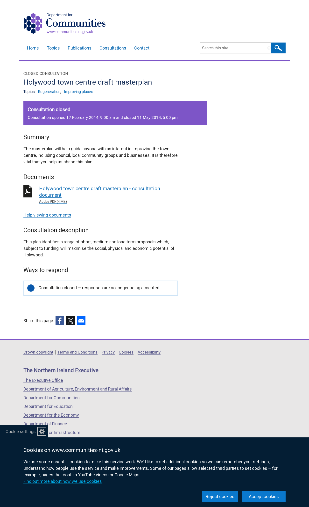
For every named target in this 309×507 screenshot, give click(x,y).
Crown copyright (38, 352)
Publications (79, 48)
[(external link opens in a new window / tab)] (60, 320)
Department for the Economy (51, 415)
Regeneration (49, 91)
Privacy (108, 352)
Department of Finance (45, 423)
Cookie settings (21, 431)
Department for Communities (51, 397)
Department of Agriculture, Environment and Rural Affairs (77, 388)
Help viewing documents (47, 214)
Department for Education (48, 406)
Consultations (112, 48)
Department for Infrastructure (51, 432)
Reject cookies (220, 496)
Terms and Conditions (77, 352)
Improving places (78, 91)
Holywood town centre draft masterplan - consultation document (99, 194)
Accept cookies (264, 496)
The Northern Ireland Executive (60, 370)
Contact (141, 48)
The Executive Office (43, 380)
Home (33, 48)
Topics (53, 48)
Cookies (126, 352)
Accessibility (149, 352)
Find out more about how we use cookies (62, 481)
